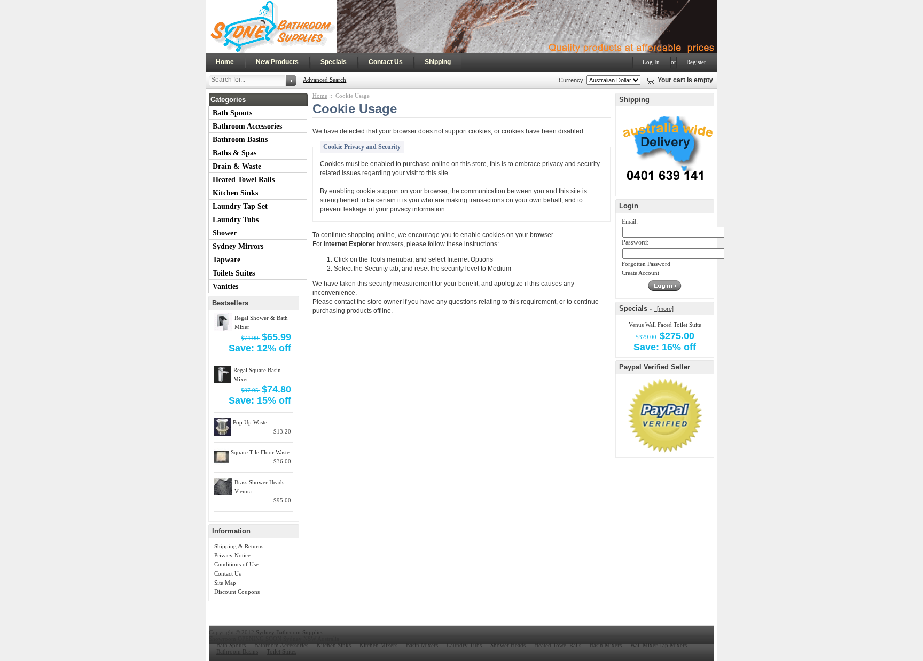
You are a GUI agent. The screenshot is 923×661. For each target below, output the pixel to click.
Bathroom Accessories (247, 126)
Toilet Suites (281, 651)
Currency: (570, 80)
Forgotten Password (646, 264)
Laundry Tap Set (240, 206)
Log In (651, 62)
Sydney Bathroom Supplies (289, 632)
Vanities (225, 286)
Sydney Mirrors (238, 246)
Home (225, 62)
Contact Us (386, 62)
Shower (225, 233)
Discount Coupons (237, 591)
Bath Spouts (232, 113)
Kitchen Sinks (235, 193)
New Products (277, 62)
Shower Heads (508, 645)
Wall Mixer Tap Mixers (658, 645)
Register (696, 62)
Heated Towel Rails (244, 180)
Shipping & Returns (238, 546)
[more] (664, 308)
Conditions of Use (236, 564)
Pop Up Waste (250, 422)
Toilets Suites (234, 273)
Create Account (640, 273)
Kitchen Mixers (378, 645)
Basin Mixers (422, 645)
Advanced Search (324, 79)
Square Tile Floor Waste (260, 452)
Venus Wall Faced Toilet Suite (665, 324)
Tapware (226, 260)
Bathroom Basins (240, 140)
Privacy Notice (232, 555)
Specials (333, 62)
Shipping (438, 62)
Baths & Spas (234, 153)
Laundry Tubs (236, 220)
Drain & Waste (237, 166)
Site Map (225, 582)
